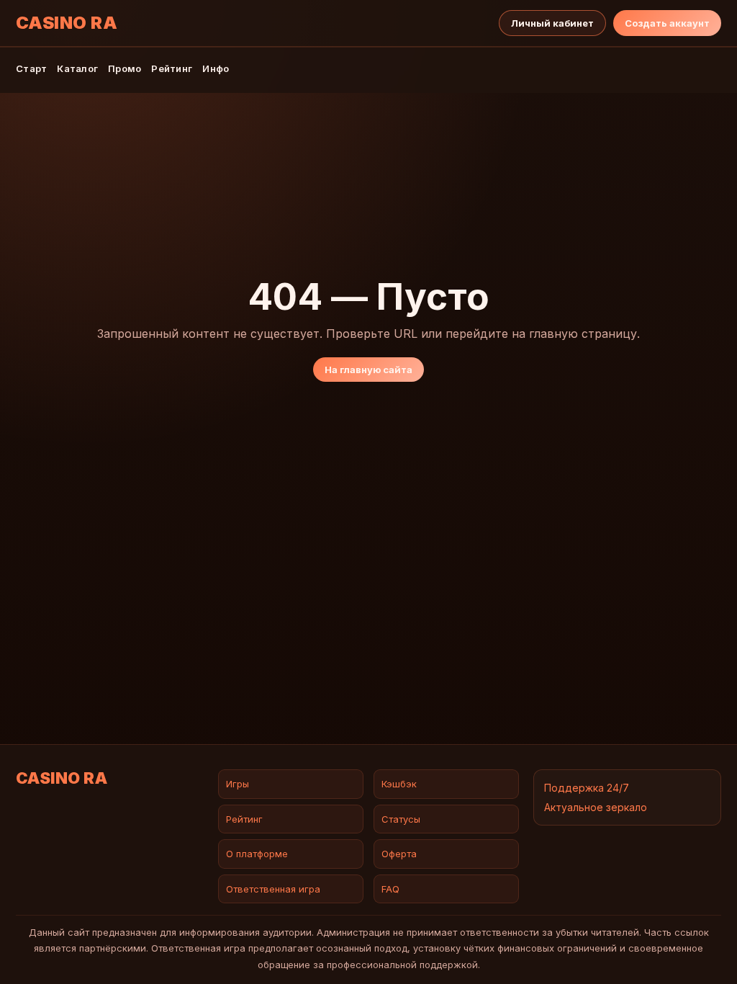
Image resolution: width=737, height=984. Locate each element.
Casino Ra (66, 23)
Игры (237, 784)
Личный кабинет (552, 23)
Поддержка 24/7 (586, 788)
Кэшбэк (399, 784)
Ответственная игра (273, 889)
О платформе (257, 853)
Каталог (77, 68)
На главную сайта (368, 369)
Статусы (400, 819)
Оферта (399, 853)
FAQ (390, 889)
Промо (124, 68)
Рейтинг (171, 68)
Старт (31, 68)
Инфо (215, 68)
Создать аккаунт (667, 23)
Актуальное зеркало (595, 807)
